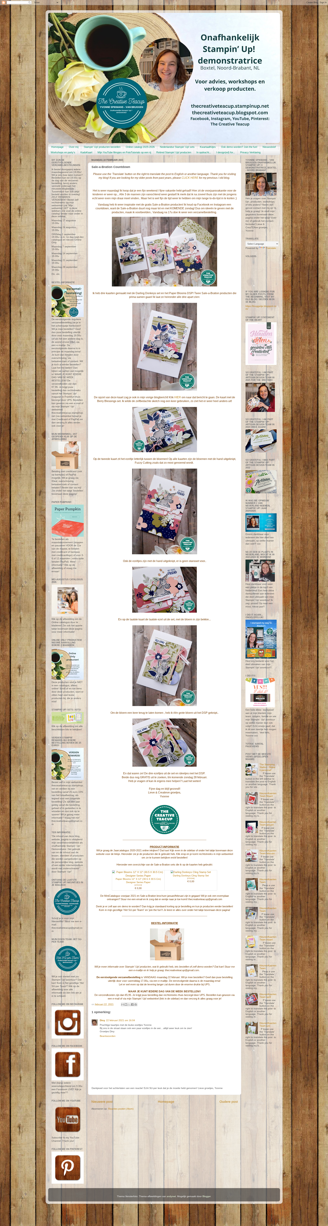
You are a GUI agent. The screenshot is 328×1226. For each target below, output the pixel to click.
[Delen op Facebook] (132, 1004)
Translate (271, 248)
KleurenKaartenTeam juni (267, 1024)
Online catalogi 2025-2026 (140, 146)
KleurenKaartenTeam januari (267, 823)
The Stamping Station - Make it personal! (267, 767)
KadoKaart (86, 152)
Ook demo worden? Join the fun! (239, 146)
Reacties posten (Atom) (121, 1109)
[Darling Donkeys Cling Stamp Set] (191, 872)
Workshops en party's (63, 152)
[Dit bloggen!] (126, 1004)
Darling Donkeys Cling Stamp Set (191, 875)
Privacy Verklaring (250, 152)
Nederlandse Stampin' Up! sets (177, 146)
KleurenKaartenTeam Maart (267, 794)
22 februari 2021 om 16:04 (120, 1020)
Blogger (206, 1196)
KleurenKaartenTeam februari (267, 852)
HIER (177, 397)
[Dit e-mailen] (122, 1004)
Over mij (73, 146)
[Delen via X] (129, 1004)
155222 (138, 885)
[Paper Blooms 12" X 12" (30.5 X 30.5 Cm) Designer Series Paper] (138, 875)
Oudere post (229, 1101)
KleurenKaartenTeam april (267, 995)
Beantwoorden (107, 1036)
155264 (191, 878)
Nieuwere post (102, 1101)
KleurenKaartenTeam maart (267, 938)
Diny (102, 1020)
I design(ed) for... (225, 152)
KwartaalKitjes (208, 146)
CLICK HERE (190, 177)
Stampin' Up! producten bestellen (102, 146)
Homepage (57, 146)
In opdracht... (203, 152)
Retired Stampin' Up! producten (173, 152)
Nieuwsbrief (269, 146)
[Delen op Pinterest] (135, 1004)
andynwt (171, 1196)
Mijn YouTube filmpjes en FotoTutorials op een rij (124, 152)
